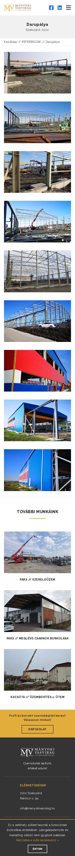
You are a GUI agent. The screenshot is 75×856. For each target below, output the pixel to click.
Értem (37, 848)
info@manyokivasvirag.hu (37, 808)
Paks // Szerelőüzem (37, 579)
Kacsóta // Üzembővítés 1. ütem (37, 697)
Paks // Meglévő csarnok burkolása (38, 638)
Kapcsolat (37, 729)
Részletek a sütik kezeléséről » (37, 840)
